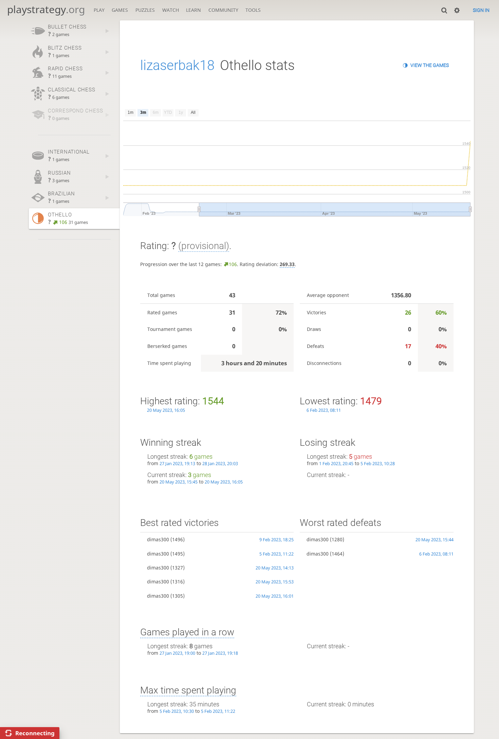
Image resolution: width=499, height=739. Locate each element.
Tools (253, 10)
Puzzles (145, 10)
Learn (193, 10)
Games (120, 10)
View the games (429, 65)
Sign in (481, 10)
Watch (170, 10)
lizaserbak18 (177, 65)
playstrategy (46, 9)
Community (223, 10)
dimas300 (158, 539)
